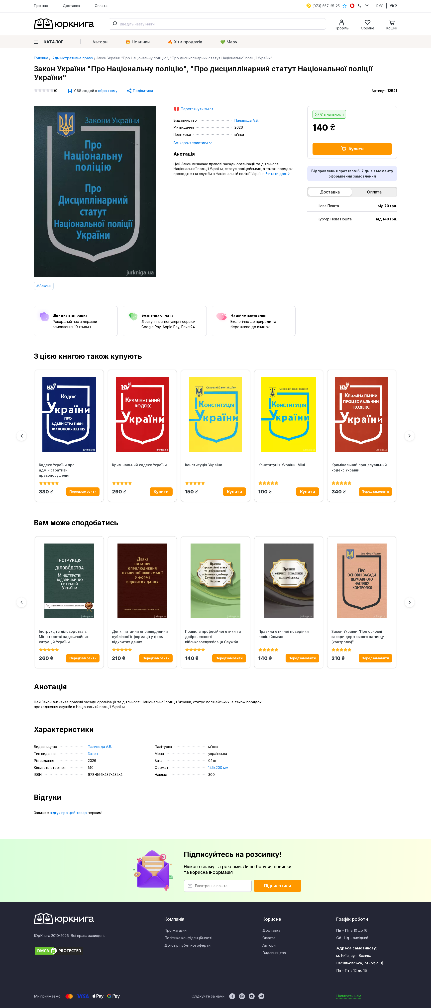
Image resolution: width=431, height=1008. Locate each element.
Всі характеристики (191, 143)
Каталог (53, 41)
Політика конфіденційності (188, 937)
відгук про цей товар (68, 813)
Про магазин (175, 930)
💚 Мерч (228, 41)
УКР (393, 6)
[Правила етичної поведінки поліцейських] (288, 581)
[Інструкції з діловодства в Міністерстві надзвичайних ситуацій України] (69, 581)
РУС (379, 6)
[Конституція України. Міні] (288, 414)
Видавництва (274, 952)
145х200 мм (218, 767)
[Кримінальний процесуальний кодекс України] (361, 414)
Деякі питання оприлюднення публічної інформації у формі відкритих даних (140, 636)
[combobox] (217, 24)
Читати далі (277, 174)
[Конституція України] (215, 414)
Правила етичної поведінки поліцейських (283, 634)
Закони (45, 286)
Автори (100, 41)
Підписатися (277, 885)
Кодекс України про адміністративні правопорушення (57, 470)
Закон (93, 753)
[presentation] (21, 436)
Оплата (101, 5)
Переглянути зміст (197, 109)
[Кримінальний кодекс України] (142, 414)
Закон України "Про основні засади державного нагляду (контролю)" (357, 636)
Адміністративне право (72, 58)
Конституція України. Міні (281, 465)
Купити (356, 148)
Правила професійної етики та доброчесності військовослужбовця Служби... (213, 636)
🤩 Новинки (137, 41)
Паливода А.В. (246, 120)
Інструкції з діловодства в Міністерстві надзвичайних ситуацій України (64, 636)
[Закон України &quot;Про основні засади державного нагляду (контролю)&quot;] (361, 581)
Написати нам (348, 996)
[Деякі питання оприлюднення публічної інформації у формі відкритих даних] (142, 581)
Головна (41, 58)
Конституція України (203, 465)
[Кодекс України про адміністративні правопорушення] (69, 414)
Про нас (41, 5)
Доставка (71, 5)
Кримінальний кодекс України (139, 465)
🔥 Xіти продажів (185, 41)
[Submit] (114, 23)
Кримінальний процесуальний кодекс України (359, 467)
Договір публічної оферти (187, 945)
